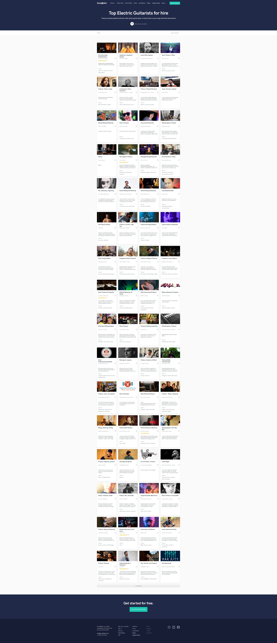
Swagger (173, 341)
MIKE (170, 341)
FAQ (119, 635)
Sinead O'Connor (108, 409)
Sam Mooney (105, 545)
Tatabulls (147, 240)
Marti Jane (128, 511)
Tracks (135, 3)
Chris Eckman (164, 172)
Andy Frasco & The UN (108, 70)
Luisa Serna (132, 274)
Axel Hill (128, 274)
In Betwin (163, 409)
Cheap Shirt (143, 409)
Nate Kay (151, 307)
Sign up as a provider (123, 626)
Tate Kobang (167, 307)
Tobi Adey (169, 375)
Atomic (124, 579)
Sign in (163, 3)
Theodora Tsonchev (130, 138)
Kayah (120, 104)
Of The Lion (147, 375)
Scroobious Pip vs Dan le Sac (167, 174)
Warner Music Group (170, 409)
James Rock (133, 511)
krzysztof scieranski (126, 104)
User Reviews (121, 633)
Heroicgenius (164, 375)
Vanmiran (100, 545)
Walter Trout (100, 70)
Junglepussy (147, 172)
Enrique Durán (106, 307)
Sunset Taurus (101, 580)
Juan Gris (100, 274)
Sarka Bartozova (122, 138)
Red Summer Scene (165, 477)
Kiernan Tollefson (165, 545)
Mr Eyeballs (143, 443)
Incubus (126, 206)
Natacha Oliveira (101, 579)
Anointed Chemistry (166, 208)
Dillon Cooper (153, 172)
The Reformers (164, 546)
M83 (99, 104)
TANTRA (142, 104)
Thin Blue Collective (153, 579)
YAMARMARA (146, 579)
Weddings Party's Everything (103, 411)
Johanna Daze (152, 409)
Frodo (145, 104)
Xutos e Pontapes (151, 104)
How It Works (128, 3)
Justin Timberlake (107, 341)
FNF (141, 206)
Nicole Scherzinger (150, 274)
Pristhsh (172, 70)
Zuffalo (147, 409)
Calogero (109, 104)
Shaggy (155, 274)
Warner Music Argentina (166, 411)
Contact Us (149, 633)
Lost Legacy (172, 477)
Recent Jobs (120, 3)
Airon (102, 240)
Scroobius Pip (170, 172)
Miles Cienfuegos (111, 274)
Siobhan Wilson (104, 104)
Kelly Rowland (143, 274)
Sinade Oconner (101, 409)
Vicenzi (120, 545)
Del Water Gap (129, 172)
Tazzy (142, 579)
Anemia (149, 545)
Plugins (148, 3)
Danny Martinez (165, 206)
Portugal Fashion (108, 579)
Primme (145, 511)
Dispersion (146, 545)
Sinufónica (175, 274)
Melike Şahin (174, 138)
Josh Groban (122, 206)
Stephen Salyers (122, 511)
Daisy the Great (122, 172)
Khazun (128, 579)
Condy (124, 341)
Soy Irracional (128, 341)
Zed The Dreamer (122, 274)
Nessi (99, 240)
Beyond (130, 307)
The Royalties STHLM (106, 477)
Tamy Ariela (105, 274)
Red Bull (121, 579)
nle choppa (173, 307)
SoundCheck (142, 3)
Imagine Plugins (156, 3)
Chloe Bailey (100, 341)
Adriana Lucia (170, 274)
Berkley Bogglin (111, 545)
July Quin (149, 511)
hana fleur (171, 545)
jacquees (121, 307)
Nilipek (169, 138)
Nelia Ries (170, 206)
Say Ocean (100, 307)
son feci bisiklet (165, 138)
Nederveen (121, 477)
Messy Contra (174, 375)
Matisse (110, 307)
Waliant (99, 477)
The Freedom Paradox (145, 307)
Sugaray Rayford (101, 72)
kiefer (112, 341)
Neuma (144, 206)
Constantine (168, 70)
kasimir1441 (106, 240)
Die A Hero (148, 443)
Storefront (134, 626)
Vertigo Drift (153, 443)
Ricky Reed (143, 172)
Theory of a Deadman (166, 479)
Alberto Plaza (164, 274)
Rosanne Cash (131, 206)
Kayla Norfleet (126, 307)
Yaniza (142, 511)
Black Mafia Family (165, 341)
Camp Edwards (143, 309)
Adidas (163, 307)
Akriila (120, 341)
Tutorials (148, 628)
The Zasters (143, 240)
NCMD (142, 545)
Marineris (163, 70)
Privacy (148, 631)
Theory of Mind (122, 443)
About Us (120, 631)
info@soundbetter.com (103, 633)
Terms (147, 626)
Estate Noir (148, 206)
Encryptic (142, 375)
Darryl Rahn (121, 174)
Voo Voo (132, 104)
